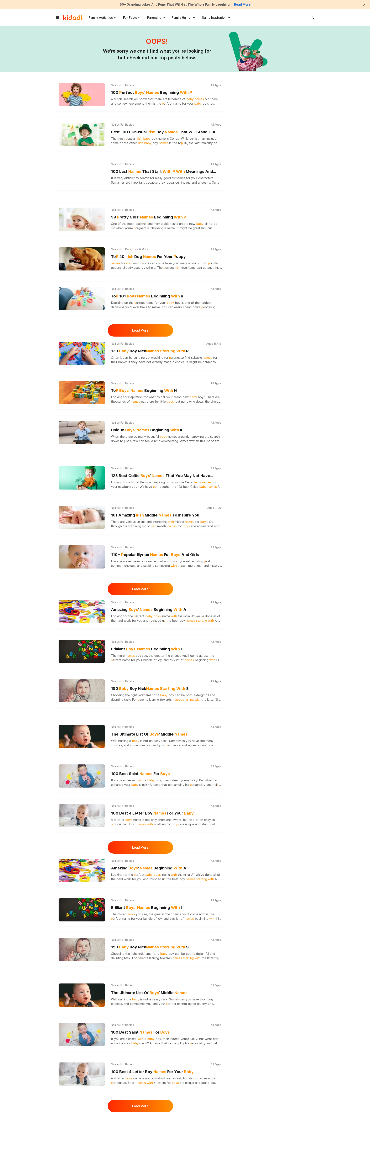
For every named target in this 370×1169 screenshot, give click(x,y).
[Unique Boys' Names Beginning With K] (82, 432)
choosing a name (163, 228)
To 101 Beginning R (147, 296)
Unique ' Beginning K (147, 430)
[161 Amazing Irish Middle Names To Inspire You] (82, 517)
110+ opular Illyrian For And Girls (155, 554)
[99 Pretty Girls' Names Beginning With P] (82, 219)
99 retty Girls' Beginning (148, 217)
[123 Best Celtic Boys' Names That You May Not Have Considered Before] (82, 478)
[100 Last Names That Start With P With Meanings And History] (82, 173)
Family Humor (182, 17)
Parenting (154, 17)
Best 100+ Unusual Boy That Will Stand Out (163, 132)
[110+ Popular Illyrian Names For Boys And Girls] (82, 557)
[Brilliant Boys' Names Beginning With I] (82, 651)
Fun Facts (130, 17)
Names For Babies (122, 85)
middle (184, 522)
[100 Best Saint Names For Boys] (82, 776)
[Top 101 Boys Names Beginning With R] (82, 298)
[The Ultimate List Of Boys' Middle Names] (82, 736)
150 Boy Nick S (150, 688)
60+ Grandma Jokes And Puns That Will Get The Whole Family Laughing (175, 4)
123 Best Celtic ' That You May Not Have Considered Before (160, 476)
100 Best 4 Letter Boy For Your (152, 813)
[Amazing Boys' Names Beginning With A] (82, 611)
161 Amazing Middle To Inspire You (155, 515)
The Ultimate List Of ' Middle (149, 734)
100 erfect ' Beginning (151, 92)
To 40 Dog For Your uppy (148, 256)
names (172, 436)
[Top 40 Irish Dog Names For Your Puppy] (82, 258)
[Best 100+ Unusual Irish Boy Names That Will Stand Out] (82, 134)
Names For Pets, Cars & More (129, 249)
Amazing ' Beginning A (148, 609)
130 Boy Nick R (150, 351)
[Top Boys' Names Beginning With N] (82, 392)
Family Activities (101, 17)
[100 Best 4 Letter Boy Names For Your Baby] (82, 815)
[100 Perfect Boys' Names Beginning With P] (82, 94)
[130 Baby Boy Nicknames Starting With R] (82, 353)
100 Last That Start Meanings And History (162, 171)
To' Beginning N (144, 390)
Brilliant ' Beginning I (146, 649)
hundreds (174, 99)
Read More (242, 4)
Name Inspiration (214, 17)
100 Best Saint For (140, 773)
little (167, 401)
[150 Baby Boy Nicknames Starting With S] (82, 690)
